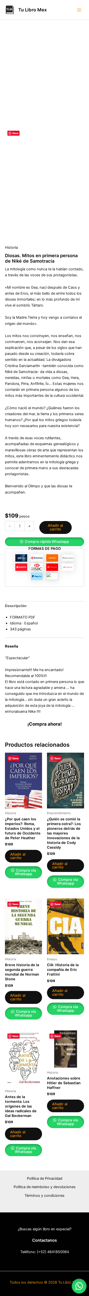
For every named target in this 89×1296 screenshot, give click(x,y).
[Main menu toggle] (79, 10)
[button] (44, 541)
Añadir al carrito (55, 527)
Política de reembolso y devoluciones (45, 1187)
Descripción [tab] (15, 606)
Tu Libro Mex (32, 9)
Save (15, 133)
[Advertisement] (44, 80)
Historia (11, 247)
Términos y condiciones (44, 1195)
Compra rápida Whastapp (47, 541)
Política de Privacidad (44, 1178)
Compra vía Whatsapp (25, 872)
